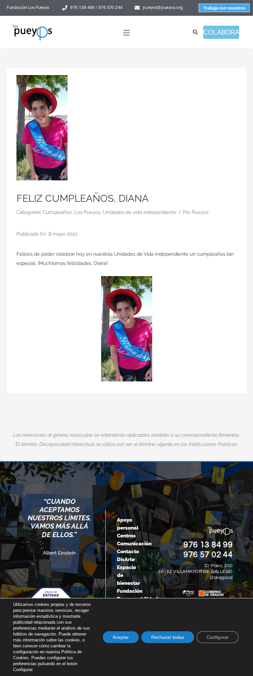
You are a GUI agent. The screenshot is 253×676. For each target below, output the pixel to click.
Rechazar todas (167, 637)
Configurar (218, 637)
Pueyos (200, 212)
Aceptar (121, 637)
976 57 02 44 (208, 554)
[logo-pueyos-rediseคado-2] (32, 26)
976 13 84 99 (208, 544)
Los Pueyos (87, 212)
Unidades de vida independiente (140, 212)
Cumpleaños (57, 212)
